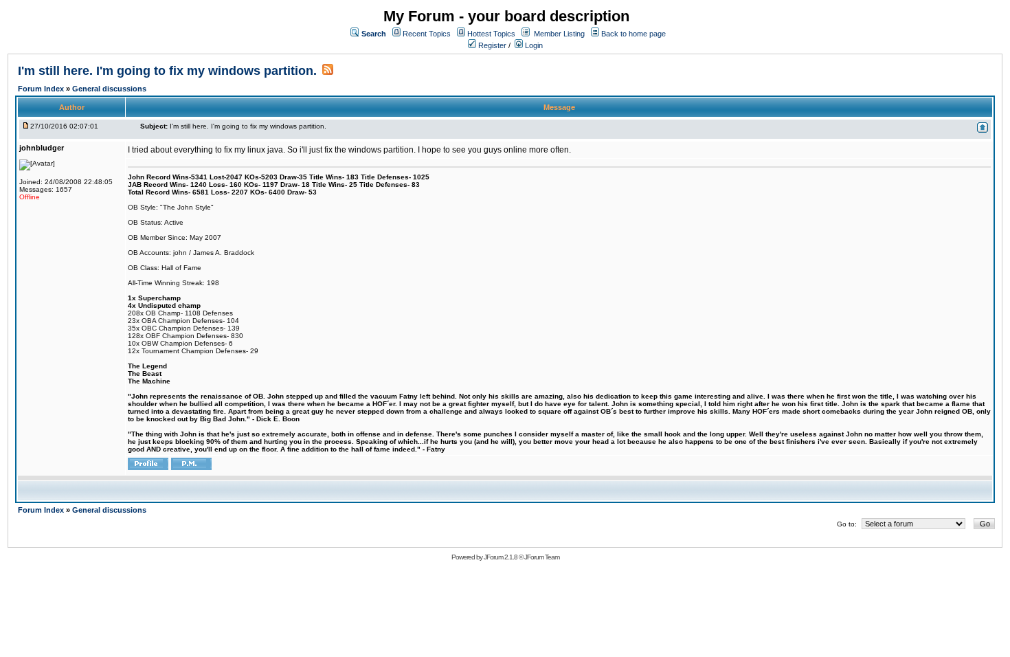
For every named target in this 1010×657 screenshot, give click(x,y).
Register (491, 45)
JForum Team (541, 557)
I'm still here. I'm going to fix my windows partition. (167, 71)
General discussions (109, 89)
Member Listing (559, 34)
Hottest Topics (491, 34)
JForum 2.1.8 (500, 557)
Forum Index (42, 89)
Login (533, 45)
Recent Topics (427, 34)
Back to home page (633, 34)
